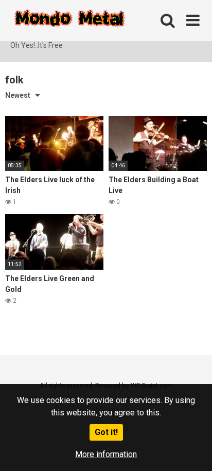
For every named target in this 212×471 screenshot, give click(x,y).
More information (106, 454)
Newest (17, 95)
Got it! (106, 432)
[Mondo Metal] (69, 20)
